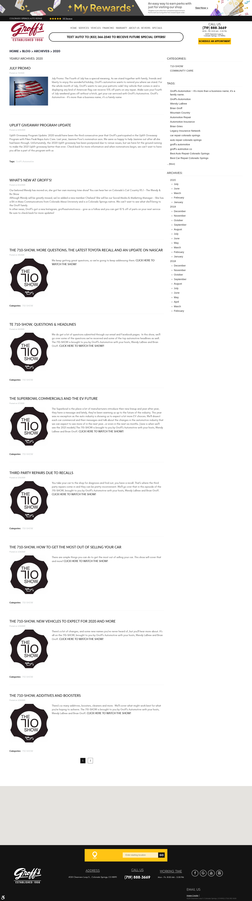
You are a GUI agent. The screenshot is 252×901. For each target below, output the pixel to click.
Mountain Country (180, 112)
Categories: (177, 58)
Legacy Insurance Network (185, 130)
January (178, 202)
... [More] (171, 164)
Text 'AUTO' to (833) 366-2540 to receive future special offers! (116, 37)
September (180, 224)
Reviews (145, 28)
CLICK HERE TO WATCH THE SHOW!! (81, 346)
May (176, 242)
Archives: (175, 173)
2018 (173, 261)
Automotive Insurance (182, 121)
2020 (56, 51)
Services (84, 28)
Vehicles (96, 28)
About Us (134, 28)
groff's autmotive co (181, 149)
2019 (173, 206)
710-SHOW (27, 305)
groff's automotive (180, 144)
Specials (157, 28)
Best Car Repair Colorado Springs (189, 158)
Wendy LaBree (178, 103)
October (178, 220)
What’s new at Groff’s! (30, 180)
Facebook (195, 873)
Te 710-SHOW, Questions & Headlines (42, 324)
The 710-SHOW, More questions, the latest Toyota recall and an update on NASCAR (86, 250)
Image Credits (192, 896)
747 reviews (67, 19)
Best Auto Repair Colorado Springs (189, 153)
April (176, 301)
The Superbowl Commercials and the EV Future (53, 398)
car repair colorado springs (185, 135)
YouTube (211, 873)
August (178, 229)
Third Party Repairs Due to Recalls (41, 472)
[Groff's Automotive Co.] (27, 34)
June (177, 188)
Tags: (171, 83)
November (180, 215)
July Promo (20, 68)
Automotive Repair (180, 117)
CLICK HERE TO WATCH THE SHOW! (74, 494)
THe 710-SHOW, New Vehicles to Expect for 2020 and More (62, 621)
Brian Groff (176, 108)
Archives (41, 51)
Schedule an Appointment (214, 41)
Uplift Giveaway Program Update (40, 125)
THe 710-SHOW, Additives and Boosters (45, 695)
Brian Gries (176, 126)
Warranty (121, 28)
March (177, 193)
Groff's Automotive (25, 161)
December (180, 211)
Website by (201, 891)
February (179, 197)
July (176, 184)
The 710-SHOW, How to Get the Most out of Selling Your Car (65, 547)
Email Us (193, 890)
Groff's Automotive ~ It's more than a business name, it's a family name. (202, 93)
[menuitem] (73, 28)
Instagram (219, 873)
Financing (108, 28)
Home (73, 28)
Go (161, 855)
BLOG (26, 51)
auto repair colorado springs (186, 140)
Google (203, 873)
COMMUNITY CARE (181, 70)
